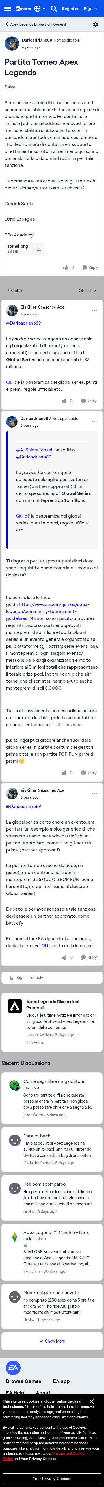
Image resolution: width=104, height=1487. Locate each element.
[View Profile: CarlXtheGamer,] (15, 1140)
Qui (9, 382)
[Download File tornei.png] (39, 249)
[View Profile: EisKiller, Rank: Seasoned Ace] (12, 310)
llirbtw (28, 1211)
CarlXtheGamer (37, 1163)
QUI (45, 946)
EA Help (15, 1393)
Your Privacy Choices (52, 1478)
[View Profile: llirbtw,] (15, 1188)
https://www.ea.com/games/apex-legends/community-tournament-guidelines (47, 611)
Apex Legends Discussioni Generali (38, 24)
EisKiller (29, 307)
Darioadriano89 (37, 40)
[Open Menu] (96, 24)
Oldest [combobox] (88, 291)
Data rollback (36, 1136)
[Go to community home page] (23, 8)
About (43, 1393)
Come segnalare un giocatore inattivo (53, 1084)
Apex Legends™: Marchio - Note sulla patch (56, 1236)
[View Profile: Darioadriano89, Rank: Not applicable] (12, 43)
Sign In (90, 8)
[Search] (54, 8)
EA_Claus (32, 1271)
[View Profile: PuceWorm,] (15, 1086)
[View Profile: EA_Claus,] (15, 1237)
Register (70, 8)
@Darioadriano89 (23, 323)
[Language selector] (40, 9)
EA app (61, 1381)
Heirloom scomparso (44, 1184)
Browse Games (23, 1381)
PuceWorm (33, 1114)
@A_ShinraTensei (34, 450)
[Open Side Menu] (7, 8)
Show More (55, 1341)
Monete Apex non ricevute (51, 1293)
